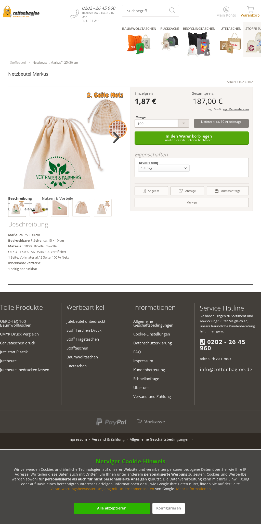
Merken (192, 202)
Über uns (141, 387)
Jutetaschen (77, 365)
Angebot (154, 191)
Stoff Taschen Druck (84, 330)
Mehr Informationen (193, 488)
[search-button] (173, 10)
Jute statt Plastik (14, 351)
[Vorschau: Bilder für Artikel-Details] (17, 208)
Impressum (143, 360)
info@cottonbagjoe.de (226, 369)
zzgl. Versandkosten (236, 109)
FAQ (137, 351)
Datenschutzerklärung (152, 342)
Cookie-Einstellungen (151, 334)
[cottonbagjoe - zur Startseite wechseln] (21, 11)
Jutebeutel (9, 360)
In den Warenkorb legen (189, 137)
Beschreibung (20, 198)
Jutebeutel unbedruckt (86, 321)
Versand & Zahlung (108, 439)
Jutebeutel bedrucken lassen (24, 369)
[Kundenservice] (74, 14)
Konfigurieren (168, 508)
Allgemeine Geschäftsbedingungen (153, 323)
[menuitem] (226, 12)
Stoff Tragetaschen (83, 339)
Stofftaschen (77, 348)
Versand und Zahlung (152, 396)
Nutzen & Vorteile (57, 198)
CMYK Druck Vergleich (19, 334)
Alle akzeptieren (111, 508)
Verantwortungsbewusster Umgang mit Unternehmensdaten (102, 488)
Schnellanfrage (146, 378)
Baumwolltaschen (82, 356)
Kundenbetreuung (149, 369)
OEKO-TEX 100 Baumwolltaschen (15, 323)
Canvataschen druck (17, 342)
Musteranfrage (230, 191)
